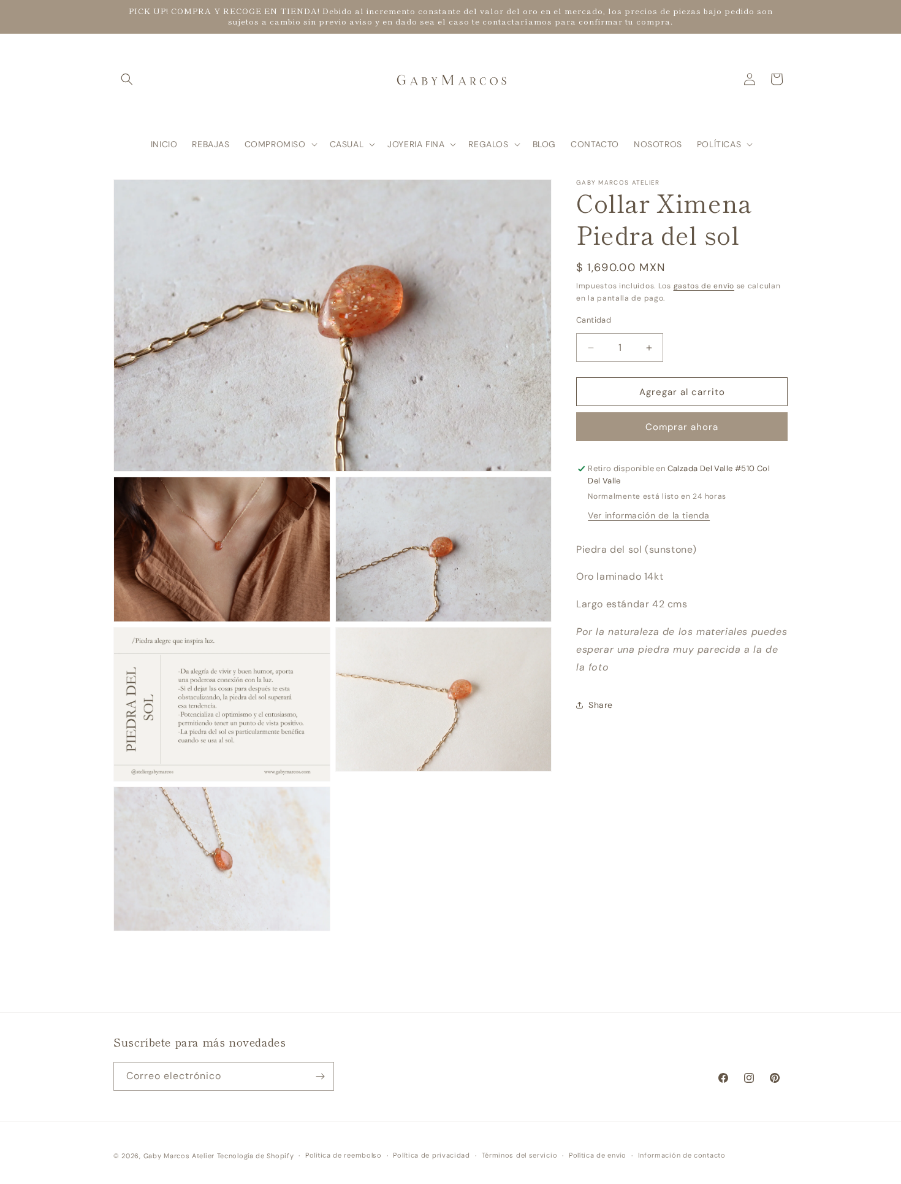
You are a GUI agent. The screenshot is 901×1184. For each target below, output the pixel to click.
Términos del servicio (520, 1155)
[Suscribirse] (319, 1076)
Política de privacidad (431, 1155)
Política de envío (597, 1155)
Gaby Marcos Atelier (179, 1155)
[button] (126, 79)
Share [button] (600, 704)
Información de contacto (682, 1155)
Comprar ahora (681, 427)
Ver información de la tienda (649, 515)
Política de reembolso (343, 1155)
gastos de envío (704, 286)
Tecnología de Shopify (255, 1155)
